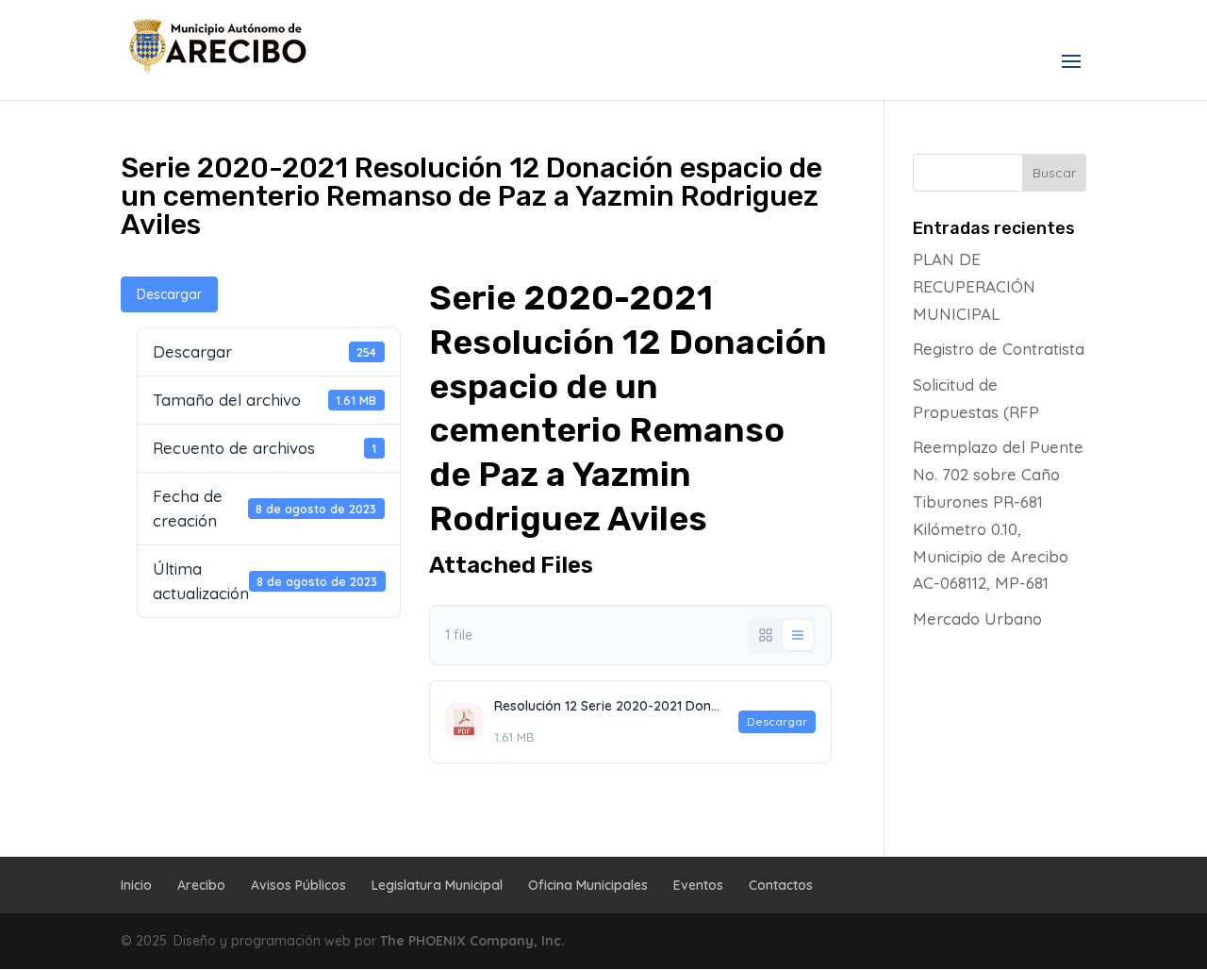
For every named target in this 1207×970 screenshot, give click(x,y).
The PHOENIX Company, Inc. (472, 940)
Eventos (698, 885)
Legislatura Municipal (437, 885)
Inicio (136, 885)
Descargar (169, 294)
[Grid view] (766, 635)
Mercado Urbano (977, 618)
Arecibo (201, 885)
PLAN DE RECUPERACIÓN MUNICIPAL (974, 286)
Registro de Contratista (998, 349)
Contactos (781, 885)
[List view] (798, 635)
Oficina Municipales (588, 885)
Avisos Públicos (298, 885)
